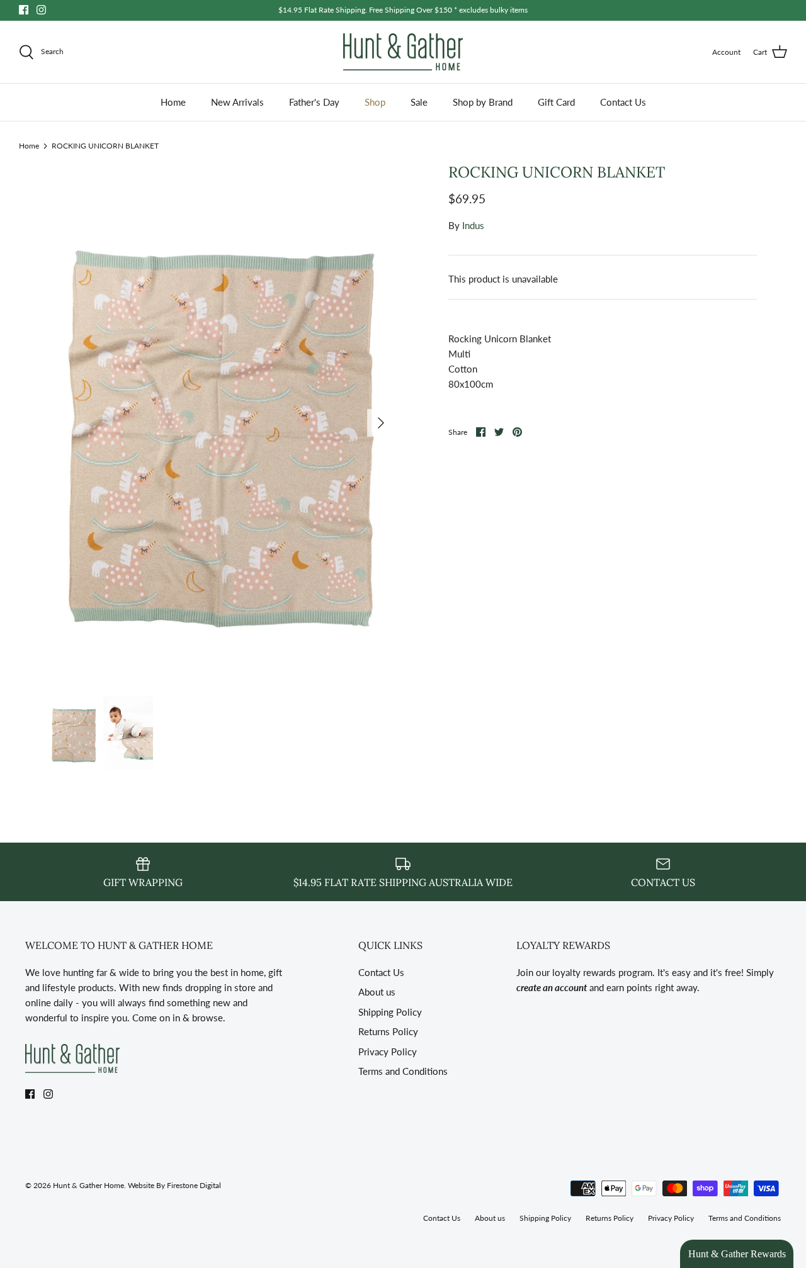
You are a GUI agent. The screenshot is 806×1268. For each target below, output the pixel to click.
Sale (419, 102)
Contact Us (623, 102)
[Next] (381, 423)
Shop (375, 102)
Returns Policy (388, 1031)
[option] (222, 423)
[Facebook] (23, 9)
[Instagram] (41, 9)
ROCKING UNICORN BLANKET (105, 145)
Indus (473, 225)
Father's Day (314, 102)
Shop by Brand (483, 102)
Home (173, 102)
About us (376, 991)
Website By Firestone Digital (174, 1185)
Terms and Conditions (403, 1071)
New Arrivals (237, 102)
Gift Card (556, 102)
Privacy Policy (387, 1051)
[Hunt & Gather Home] (403, 52)
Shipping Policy (390, 1012)
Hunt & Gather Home (88, 1185)
